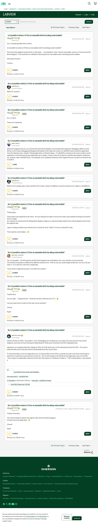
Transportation (88, 476)
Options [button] (88, 39)
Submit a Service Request (56, 498)
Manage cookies (67, 517)
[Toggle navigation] (12, 3)
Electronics (41, 476)
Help (92, 14)
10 (13, 437)
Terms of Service (48, 484)
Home (6, 9)
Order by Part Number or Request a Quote (66, 484)
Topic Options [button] (10, 27)
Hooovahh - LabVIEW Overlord (41, 380)
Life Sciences (68, 476)
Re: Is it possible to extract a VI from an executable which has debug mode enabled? (36, 84)
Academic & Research (9, 476)
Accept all (77, 518)
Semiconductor (78, 476)
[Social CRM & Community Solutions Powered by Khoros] (88, 452)
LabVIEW (57, 9)
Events (59, 491)
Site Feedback (69, 498)
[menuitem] (89, 4)
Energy (48, 476)
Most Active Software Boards (43, 9)
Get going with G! (12, 376)
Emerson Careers (28, 491)
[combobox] (51, 22)
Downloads (6, 498)
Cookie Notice (42, 516)
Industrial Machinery (57, 476)
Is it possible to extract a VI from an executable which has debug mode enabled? (35, 35)
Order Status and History (24, 484)
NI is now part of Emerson (10, 491)
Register (78, 14)
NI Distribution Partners (9, 484)
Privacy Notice (30, 516)
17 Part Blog (11, 380)
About (20, 491)
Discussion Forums (24, 9)
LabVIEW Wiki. (23, 376)
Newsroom (38, 491)
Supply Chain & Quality (49, 491)
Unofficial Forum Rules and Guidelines (27, 372)
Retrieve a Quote (37, 484)
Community (13, 9)
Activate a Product (43, 498)
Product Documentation (17, 498)
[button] (9, 70)
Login (86, 14)
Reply (88, 70)
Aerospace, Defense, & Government (26, 476)
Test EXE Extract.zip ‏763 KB (20, 384)
